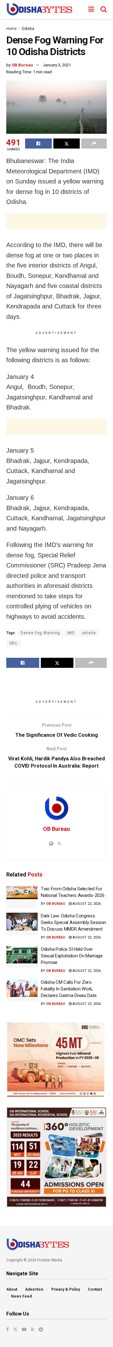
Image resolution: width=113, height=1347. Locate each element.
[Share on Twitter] (66, 143)
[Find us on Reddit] (41, 1329)
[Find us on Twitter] (15, 1329)
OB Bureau (22, 65)
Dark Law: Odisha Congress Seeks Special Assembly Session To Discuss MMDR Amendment (73, 922)
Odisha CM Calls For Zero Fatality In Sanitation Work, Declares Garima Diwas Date (68, 988)
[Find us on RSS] (32, 1329)
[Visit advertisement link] (56, 1059)
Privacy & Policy (65, 1289)
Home (11, 28)
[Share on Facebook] (38, 143)
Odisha (28, 28)
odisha (89, 633)
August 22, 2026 (86, 904)
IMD (71, 633)
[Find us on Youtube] (24, 1329)
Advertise (34, 1289)
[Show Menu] (91, 9)
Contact (95, 1289)
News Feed (21, 1296)
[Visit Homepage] (39, 9)
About (11, 1289)
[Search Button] (103, 9)
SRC (13, 643)
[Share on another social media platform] (94, 143)
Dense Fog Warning (40, 633)
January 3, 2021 (57, 65)
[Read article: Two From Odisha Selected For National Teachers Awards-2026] (22, 897)
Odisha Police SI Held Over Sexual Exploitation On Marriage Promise (72, 955)
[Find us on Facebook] (7, 1329)
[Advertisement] (56, 221)
